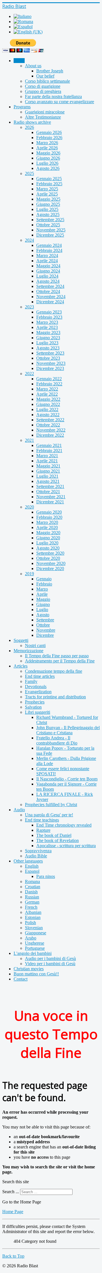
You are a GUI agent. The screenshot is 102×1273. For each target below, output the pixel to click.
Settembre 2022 (50, 419)
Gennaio (44, 578)
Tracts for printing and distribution (55, 696)
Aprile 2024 (47, 260)
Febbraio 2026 (49, 137)
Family (31, 681)
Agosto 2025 (48, 214)
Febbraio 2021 (49, 450)
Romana (32, 881)
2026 (29, 127)
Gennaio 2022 (49, 378)
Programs (22, 106)
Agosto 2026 (48, 168)
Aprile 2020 (47, 527)
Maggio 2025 (48, 199)
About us (33, 65)
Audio (19, 809)
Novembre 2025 (50, 229)
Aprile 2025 (47, 194)
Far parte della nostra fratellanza (53, 96)
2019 (29, 573)
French (31, 907)
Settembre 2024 (50, 286)
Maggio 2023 (48, 332)
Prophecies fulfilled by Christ (51, 804)
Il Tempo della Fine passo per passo (57, 655)
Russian (32, 896)
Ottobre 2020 (48, 558)
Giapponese (35, 932)
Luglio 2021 (47, 476)
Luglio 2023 (47, 342)
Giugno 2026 (48, 158)
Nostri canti (35, 645)
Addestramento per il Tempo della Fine (60, 660)
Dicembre (45, 635)
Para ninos (45, 876)
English (32, 866)
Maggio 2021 (48, 465)
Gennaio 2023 (49, 312)
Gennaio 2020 (49, 512)
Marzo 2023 (47, 322)
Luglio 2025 (47, 209)
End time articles (40, 676)
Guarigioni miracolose (45, 111)
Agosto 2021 (48, 481)
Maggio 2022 (48, 399)
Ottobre (43, 625)
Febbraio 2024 (49, 250)
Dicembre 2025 (50, 235)
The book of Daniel (53, 835)
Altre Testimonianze (43, 117)
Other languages (28, 861)
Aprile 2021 (47, 460)
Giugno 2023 (48, 337)
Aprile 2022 (47, 394)
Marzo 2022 (47, 389)
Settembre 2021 (50, 486)
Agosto (42, 614)
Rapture (43, 830)
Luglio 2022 (47, 409)
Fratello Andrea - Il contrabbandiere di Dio (56, 740)
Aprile (42, 594)
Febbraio (44, 583)
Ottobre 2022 (48, 424)
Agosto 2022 (48, 414)
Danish (31, 891)
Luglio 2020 (47, 542)
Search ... (10, 1191)
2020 (29, 507)
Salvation (33, 707)
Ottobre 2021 (48, 491)
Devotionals (35, 686)
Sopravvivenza (38, 850)
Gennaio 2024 (49, 245)
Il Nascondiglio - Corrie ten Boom (66, 778)
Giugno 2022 (48, 404)
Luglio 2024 (47, 276)
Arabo (30, 938)
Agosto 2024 (48, 281)
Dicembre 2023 (50, 368)
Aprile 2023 (47, 327)
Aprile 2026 (47, 147)
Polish (30, 922)
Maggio (43, 599)
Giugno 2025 (48, 204)
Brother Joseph (49, 70)
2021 (29, 440)
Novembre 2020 (50, 563)
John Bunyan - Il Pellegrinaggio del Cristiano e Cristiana (68, 730)
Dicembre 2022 (50, 435)
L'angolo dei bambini (33, 953)
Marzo (42, 589)
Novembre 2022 (50, 430)
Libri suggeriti (37, 712)
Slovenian (34, 927)
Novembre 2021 (50, 496)
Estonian (33, 917)
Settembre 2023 (50, 353)
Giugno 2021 (48, 471)
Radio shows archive (32, 122)
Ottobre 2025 (48, 224)
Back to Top (13, 1256)
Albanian (33, 912)
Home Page (12, 1211)
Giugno (43, 604)
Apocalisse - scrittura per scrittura (66, 845)
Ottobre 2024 (48, 291)
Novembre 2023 (50, 363)
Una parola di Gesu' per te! (49, 814)
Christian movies (29, 968)
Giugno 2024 (48, 271)
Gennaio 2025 (49, 178)
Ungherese (34, 943)
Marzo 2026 (47, 142)
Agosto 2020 (48, 548)
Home (19, 60)
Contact (20, 979)
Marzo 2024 (47, 255)
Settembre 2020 (50, 553)
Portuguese (35, 948)
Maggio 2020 (48, 532)
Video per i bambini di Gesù (50, 963)
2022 (29, 373)
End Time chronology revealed (64, 825)
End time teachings (42, 820)
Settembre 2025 (50, 219)
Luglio (42, 609)
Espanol (32, 871)
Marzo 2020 (47, 522)
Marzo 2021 (47, 455)
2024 (29, 240)
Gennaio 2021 (49, 445)
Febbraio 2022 (49, 383)
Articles (20, 666)
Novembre (45, 630)
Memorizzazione (28, 650)
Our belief (45, 76)
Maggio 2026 (48, 153)
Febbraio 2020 (49, 517)
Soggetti (21, 640)
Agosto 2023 (48, 347)
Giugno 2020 (48, 537)
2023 (29, 306)
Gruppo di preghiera (43, 91)
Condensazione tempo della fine (53, 671)
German (32, 902)
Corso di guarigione (42, 86)
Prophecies (34, 701)
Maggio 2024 (48, 265)
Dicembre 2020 (50, 568)
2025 (29, 173)
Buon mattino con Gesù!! (36, 973)
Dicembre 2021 (50, 501)
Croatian (32, 886)
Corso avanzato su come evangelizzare (59, 101)
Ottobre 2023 (48, 358)
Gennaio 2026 (49, 132)
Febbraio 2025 (49, 183)
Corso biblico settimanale (47, 81)
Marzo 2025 (47, 188)
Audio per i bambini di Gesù (50, 958)
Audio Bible (36, 855)
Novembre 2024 (50, 296)
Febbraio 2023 (49, 317)
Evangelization (38, 691)
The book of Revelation (57, 840)
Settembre (45, 619)
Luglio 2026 (47, 163)
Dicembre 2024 (50, 301)
